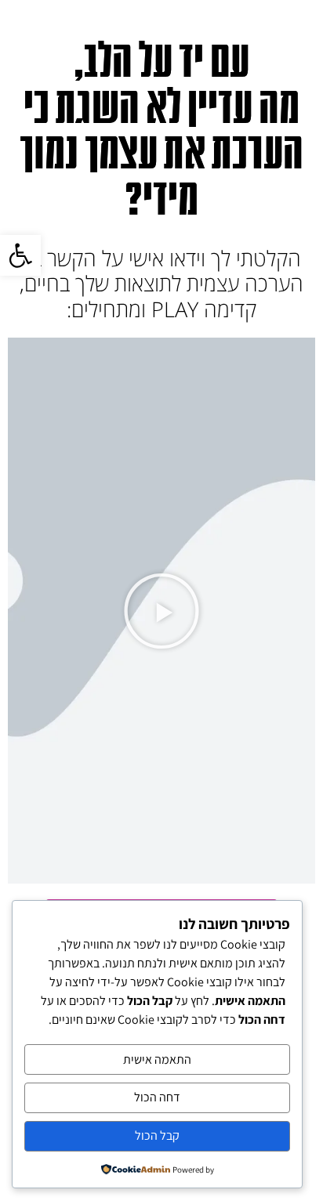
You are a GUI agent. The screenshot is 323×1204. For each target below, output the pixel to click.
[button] (161, 611)
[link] (20, 255)
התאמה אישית (157, 1059)
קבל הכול (157, 1135)
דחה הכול (157, 1097)
